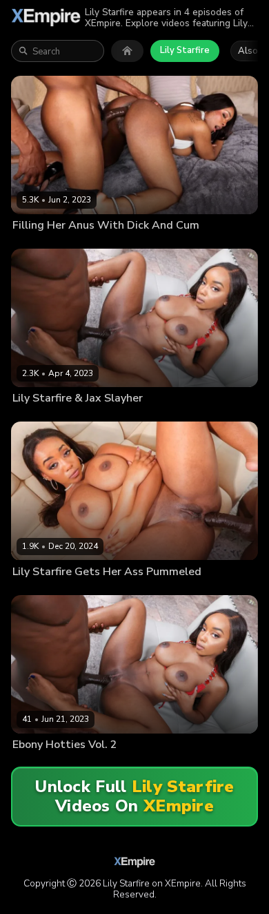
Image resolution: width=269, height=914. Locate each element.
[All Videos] (127, 51)
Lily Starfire (185, 50)
